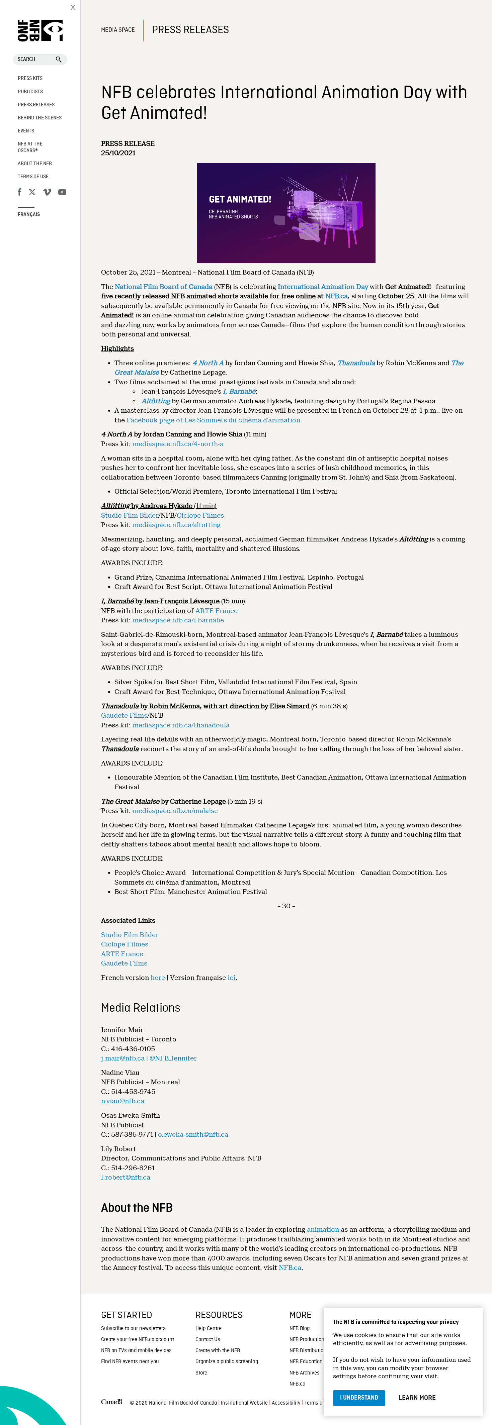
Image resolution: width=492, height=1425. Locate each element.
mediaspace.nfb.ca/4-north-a (178, 444)
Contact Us (207, 1339)
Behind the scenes (40, 118)
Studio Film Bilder (129, 515)
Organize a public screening (226, 1361)
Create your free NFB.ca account (137, 1339)
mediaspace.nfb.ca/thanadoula (181, 725)
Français (29, 214)
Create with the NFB (217, 1350)
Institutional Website (244, 1403)
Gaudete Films (124, 715)
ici (231, 978)
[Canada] (111, 1403)
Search (26, 59)
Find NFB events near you (130, 1361)
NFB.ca (290, 1267)
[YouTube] (62, 193)
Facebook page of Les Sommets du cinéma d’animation (213, 420)
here (158, 978)
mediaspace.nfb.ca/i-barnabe (178, 620)
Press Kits (30, 78)
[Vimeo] (47, 193)
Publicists (30, 92)
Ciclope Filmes (200, 515)
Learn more (417, 1398)
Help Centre (208, 1328)
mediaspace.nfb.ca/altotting (177, 525)
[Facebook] (19, 193)
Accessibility (286, 1403)
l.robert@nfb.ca (125, 1177)
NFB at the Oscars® (30, 147)
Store (201, 1373)
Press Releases (36, 105)
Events (26, 131)
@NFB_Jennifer (173, 1058)
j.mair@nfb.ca (123, 1058)
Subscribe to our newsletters (133, 1328)
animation (323, 1229)
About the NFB (35, 164)
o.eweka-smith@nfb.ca (193, 1134)
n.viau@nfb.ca (122, 1101)
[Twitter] (32, 193)
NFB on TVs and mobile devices (136, 1350)
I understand (359, 1398)
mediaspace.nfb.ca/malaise (175, 811)
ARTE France (216, 611)
